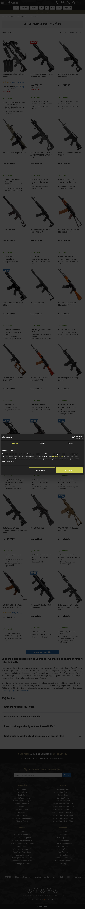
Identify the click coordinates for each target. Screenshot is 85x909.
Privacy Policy (57, 456)
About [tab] (70, 443)
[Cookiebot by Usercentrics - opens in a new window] (73, 437)
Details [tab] (42, 443)
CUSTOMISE (41, 470)
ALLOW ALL (69, 470)
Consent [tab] (15, 443)
